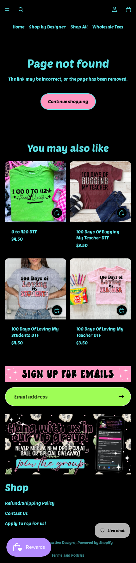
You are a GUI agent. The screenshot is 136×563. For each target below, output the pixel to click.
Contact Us (16, 513)
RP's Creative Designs (57, 542)
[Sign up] (121, 396)
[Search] (21, 9)
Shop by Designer (47, 26)
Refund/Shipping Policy (30, 503)
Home (18, 26)
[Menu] (7, 9)
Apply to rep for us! (25, 523)
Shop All (79, 26)
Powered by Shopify (95, 542)
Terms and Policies (68, 555)
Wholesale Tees (107, 26)
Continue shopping (68, 101)
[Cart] (128, 9)
